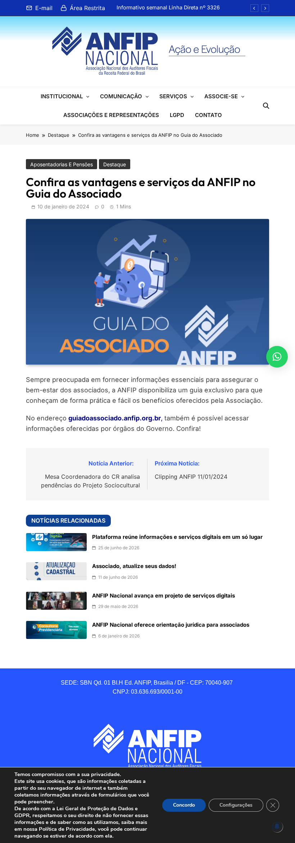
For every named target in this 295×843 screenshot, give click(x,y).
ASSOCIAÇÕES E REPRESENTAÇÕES (111, 115)
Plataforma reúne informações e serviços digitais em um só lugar (177, 537)
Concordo (184, 805)
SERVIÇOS (173, 96)
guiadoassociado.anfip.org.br (114, 418)
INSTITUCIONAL (62, 96)
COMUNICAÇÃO (121, 96)
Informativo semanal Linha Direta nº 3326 (168, 7)
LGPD (177, 115)
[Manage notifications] (277, 826)
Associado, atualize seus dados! (134, 566)
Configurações (236, 805)
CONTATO (208, 115)
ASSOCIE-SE (221, 96)
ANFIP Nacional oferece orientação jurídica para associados (170, 625)
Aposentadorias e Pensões (61, 164)
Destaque (114, 164)
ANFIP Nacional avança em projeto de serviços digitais (163, 595)
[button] (277, 357)
